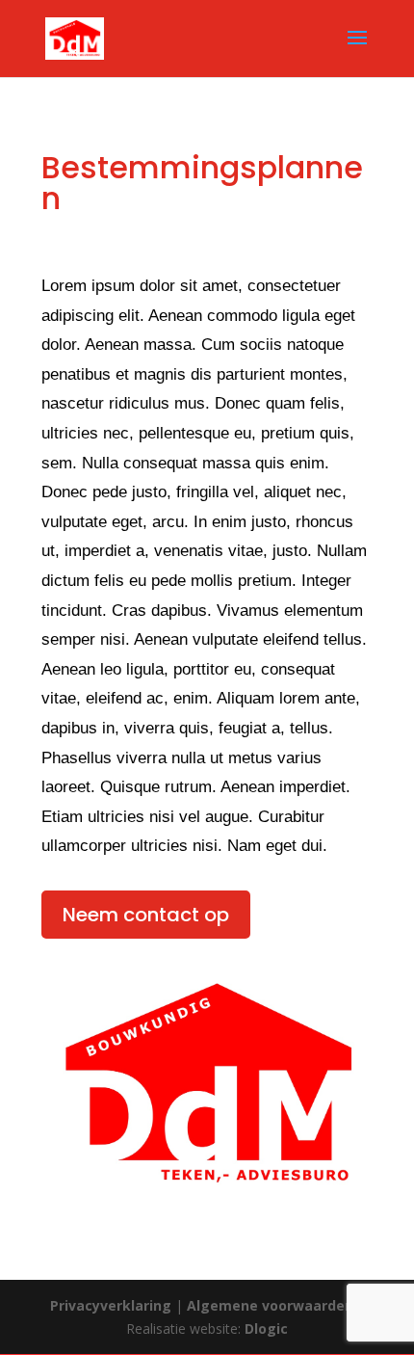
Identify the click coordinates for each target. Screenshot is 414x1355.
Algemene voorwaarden (270, 1305)
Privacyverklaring (112, 1305)
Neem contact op (146, 914)
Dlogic (266, 1328)
